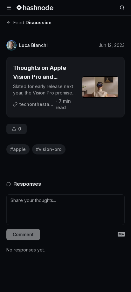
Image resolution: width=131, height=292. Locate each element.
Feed (18, 22)
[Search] (122, 8)
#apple (18, 149)
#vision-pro (49, 149)
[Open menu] (9, 8)
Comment (23, 234)
